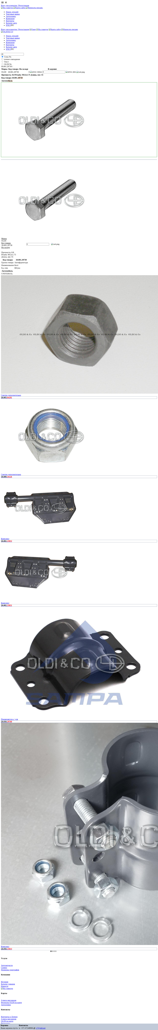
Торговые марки (13, 14)
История (4, 982)
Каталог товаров (8, 984)
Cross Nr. (7, 57)
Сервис (4, 968)
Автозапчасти (7, 965)
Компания (10, 19)
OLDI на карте (7, 1021)
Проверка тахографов (10, 970)
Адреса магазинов (8, 1000)
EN (7, 25)
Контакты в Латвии (9, 1017)
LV (10, 25)
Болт (15, 66)
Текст (6, 62)
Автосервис (11, 16)
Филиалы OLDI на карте (11, 1002)
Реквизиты (5, 1023)
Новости (4, 986)
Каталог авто (11, 23)
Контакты (10, 21)
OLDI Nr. (8, 64)
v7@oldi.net (40, 1028)
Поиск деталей (12, 12)
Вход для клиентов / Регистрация (15, 5)
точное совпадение (12, 59)
